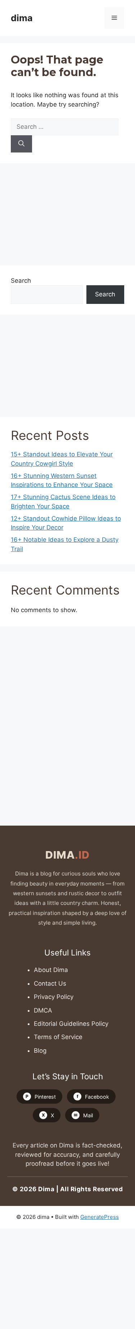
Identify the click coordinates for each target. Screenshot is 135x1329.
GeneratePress (99, 1216)
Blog (40, 1050)
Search (21, 280)
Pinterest (41, 1097)
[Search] (21, 143)
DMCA (43, 1010)
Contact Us (50, 983)
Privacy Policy (53, 996)
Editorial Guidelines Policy (71, 1023)
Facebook (93, 1097)
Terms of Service (58, 1037)
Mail (83, 1115)
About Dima (51, 969)
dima (22, 18)
